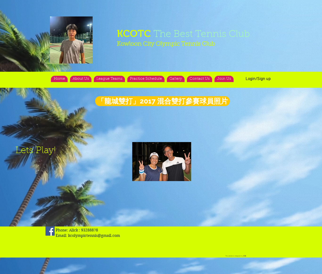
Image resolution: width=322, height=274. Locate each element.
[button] (71, 40)
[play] (79, 20)
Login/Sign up (258, 78)
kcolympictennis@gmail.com (94, 235)
